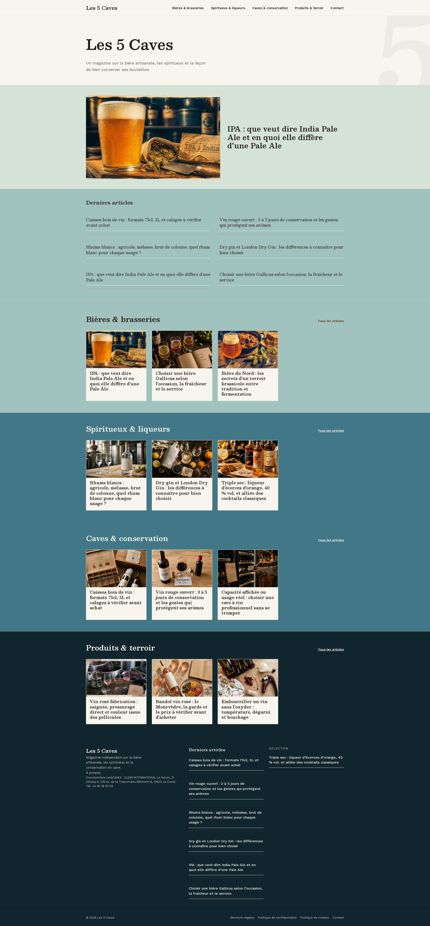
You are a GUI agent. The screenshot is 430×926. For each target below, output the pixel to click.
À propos (93, 773)
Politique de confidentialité (277, 917)
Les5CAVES (114, 777)
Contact (337, 8)
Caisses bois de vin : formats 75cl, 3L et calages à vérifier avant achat (144, 222)
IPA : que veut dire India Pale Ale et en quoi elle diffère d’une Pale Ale (148, 277)
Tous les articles (331, 321)
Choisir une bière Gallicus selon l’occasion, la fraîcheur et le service (280, 277)
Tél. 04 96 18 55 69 (99, 786)
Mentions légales (242, 917)
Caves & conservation (270, 8)
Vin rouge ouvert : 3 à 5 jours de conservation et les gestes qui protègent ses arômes (278, 222)
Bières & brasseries (188, 8)
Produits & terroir (309, 8)
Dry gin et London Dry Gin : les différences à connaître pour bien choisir (281, 249)
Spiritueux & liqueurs (228, 8)
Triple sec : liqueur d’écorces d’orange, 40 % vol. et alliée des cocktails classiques (306, 759)
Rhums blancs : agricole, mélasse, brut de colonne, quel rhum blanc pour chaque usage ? (148, 249)
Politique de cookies (314, 917)
